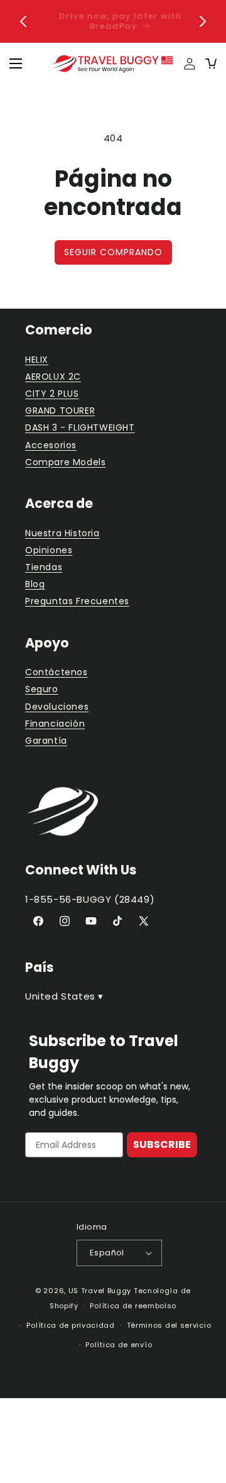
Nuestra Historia (62, 533)
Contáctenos (56, 672)
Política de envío (118, 1345)
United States (64, 996)
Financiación (55, 723)
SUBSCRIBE (162, 1144)
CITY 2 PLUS (52, 393)
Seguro (41, 689)
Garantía (46, 740)
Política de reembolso (133, 1306)
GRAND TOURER (60, 410)
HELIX (36, 359)
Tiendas (43, 567)
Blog (35, 584)
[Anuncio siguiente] (203, 21)
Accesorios (51, 445)
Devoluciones (57, 706)
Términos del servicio (169, 1325)
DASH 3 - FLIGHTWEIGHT (80, 427)
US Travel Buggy (100, 1291)
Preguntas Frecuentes (77, 601)
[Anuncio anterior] (23, 21)
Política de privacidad (70, 1325)
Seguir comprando (113, 252)
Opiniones (48, 550)
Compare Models (65, 462)
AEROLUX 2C (53, 376)
